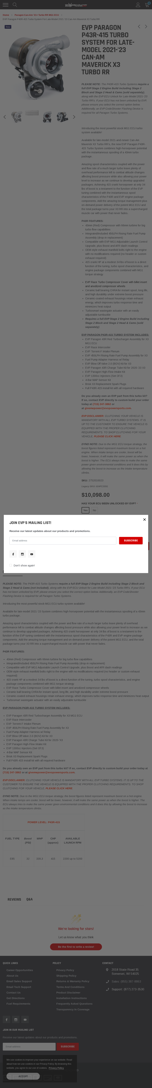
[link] (13, 554)
